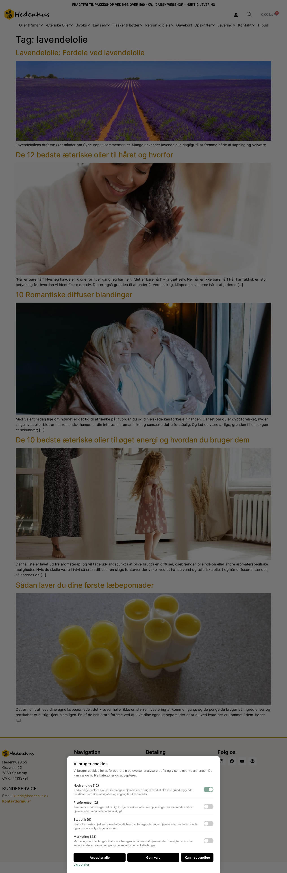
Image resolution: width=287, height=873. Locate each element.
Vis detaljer (81, 864)
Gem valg (153, 857)
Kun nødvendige (197, 857)
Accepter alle (100, 857)
